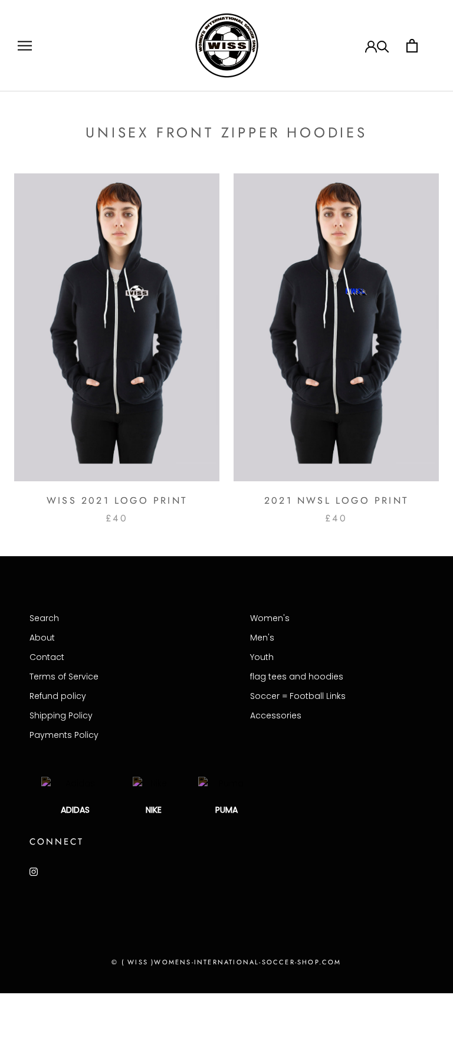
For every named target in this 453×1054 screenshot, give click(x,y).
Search (44, 618)
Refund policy (57, 696)
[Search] (383, 46)
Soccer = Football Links (298, 696)
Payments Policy (64, 735)
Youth (262, 657)
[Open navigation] (25, 46)
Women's (270, 618)
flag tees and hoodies (296, 676)
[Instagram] (33, 871)
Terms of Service (64, 676)
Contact (46, 657)
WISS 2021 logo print (117, 500)
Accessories (275, 715)
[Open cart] (412, 45)
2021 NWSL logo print (336, 500)
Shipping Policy (61, 715)
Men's (262, 637)
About (42, 637)
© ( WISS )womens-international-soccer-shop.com (226, 962)
